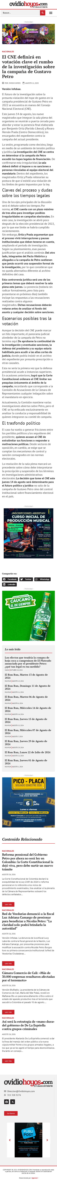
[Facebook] (6, 1101)
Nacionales (8, 51)
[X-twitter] (12, 1101)
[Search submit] (42, 12)
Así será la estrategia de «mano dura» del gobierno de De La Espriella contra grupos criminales (28, 1025)
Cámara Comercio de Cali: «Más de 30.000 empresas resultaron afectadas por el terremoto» (28, 976)
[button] (50, 12)
